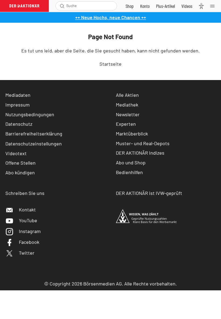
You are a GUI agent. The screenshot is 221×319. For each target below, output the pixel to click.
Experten (126, 124)
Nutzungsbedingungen (29, 114)
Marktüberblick (132, 134)
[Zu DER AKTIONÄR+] (165, 6)
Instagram (30, 231)
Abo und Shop (131, 162)
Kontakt (27, 209)
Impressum (17, 105)
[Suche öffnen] (62, 6)
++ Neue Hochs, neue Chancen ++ (110, 17)
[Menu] (214, 6)
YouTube (28, 220)
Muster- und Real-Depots (143, 143)
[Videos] (187, 6)
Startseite (110, 64)
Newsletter (128, 114)
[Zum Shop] (129, 6)
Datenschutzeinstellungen (33, 144)
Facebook (29, 242)
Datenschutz (18, 124)
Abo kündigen (20, 172)
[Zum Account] (145, 6)
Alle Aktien (127, 95)
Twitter (26, 253)
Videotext (16, 153)
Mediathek (127, 105)
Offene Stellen (20, 163)
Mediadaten (17, 95)
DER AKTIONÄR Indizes (140, 153)
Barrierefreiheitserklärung (33, 134)
